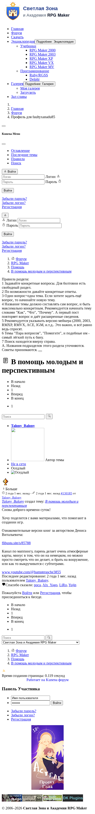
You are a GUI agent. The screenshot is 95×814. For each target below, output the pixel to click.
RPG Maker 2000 (43, 50)
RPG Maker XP (41, 58)
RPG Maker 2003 (43, 54)
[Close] (4, 144)
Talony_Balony (23, 426)
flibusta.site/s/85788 (16, 543)
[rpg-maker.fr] (12, 800)
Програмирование (34, 71)
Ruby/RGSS (39, 75)
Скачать (17, 37)
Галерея (17, 84)
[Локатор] (52, 800)
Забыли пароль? (14, 199)
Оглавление (20, 151)
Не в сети (18, 464)
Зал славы (19, 97)
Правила (18, 159)
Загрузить (28, 92)
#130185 (66, 493)
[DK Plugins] (73, 800)
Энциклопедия (23, 41)
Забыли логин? (14, 203)
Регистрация (12, 207)
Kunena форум (57, 680)
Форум (16, 33)
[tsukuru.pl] (32, 800)
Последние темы (24, 155)
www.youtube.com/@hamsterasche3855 (31, 572)
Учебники (28, 46)
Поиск (16, 163)
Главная (17, 29)
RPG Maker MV (42, 67)
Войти (8, 190)
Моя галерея (30, 88)
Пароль (51, 182)
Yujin (72, 585)
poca (37, 585)
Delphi (34, 79)
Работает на (36, 680)
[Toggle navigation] (4, 126)
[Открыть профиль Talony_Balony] (27, 460)
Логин (50, 177)
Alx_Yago (49, 585)
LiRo (63, 585)
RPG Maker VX (42, 63)
